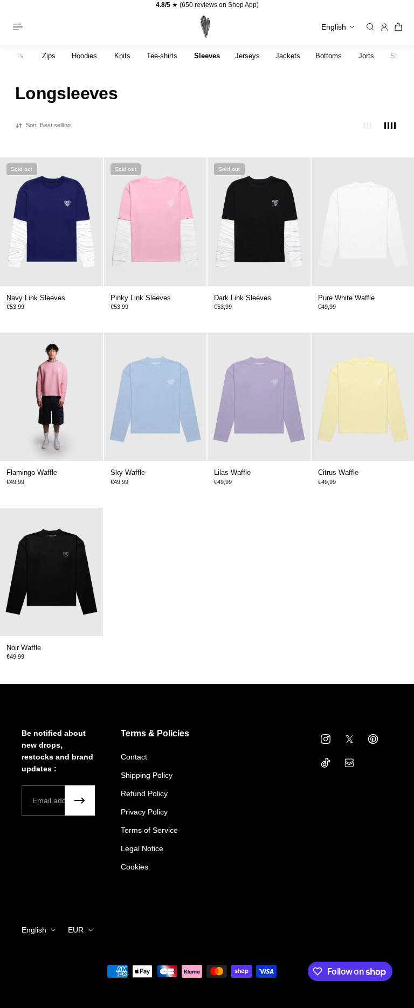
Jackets (287, 56)
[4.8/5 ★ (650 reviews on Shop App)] (207, 5)
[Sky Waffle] (155, 396)
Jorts (366, 56)
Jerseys (247, 56)
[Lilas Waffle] (259, 396)
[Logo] (204, 27)
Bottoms (328, 56)
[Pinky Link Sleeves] (155, 222)
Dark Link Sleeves (242, 298)
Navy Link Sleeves (35, 298)
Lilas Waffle (232, 472)
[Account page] (384, 27)
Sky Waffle (128, 472)
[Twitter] (349, 739)
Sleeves (207, 56)
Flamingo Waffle (31, 472)
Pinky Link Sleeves (141, 298)
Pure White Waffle (346, 298)
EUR (76, 930)
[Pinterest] (373, 739)
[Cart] (398, 27)
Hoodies (84, 56)
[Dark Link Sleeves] (259, 222)
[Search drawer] (370, 27)
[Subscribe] (80, 800)
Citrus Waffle (338, 472)
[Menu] (21, 27)
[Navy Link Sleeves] (51, 222)
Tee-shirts (162, 56)
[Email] (349, 763)
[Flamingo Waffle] (51, 396)
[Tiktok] (325, 763)
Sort (48, 125)
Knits (122, 56)
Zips (49, 56)
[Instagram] (325, 739)
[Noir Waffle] (51, 571)
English (34, 930)
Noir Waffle (23, 648)
